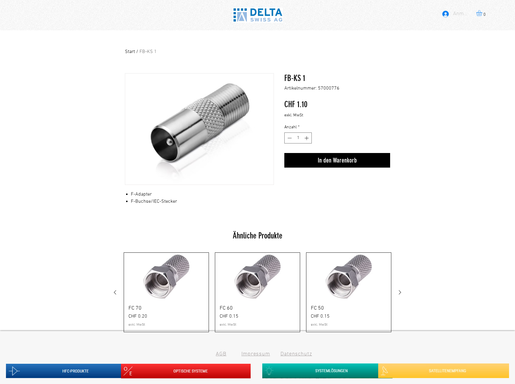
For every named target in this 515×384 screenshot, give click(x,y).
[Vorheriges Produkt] (115, 292)
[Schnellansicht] (166, 276)
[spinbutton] (298, 138)
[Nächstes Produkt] (400, 292)
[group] (257, 292)
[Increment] (307, 138)
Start (130, 52)
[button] (482, 13)
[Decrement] (289, 138)
